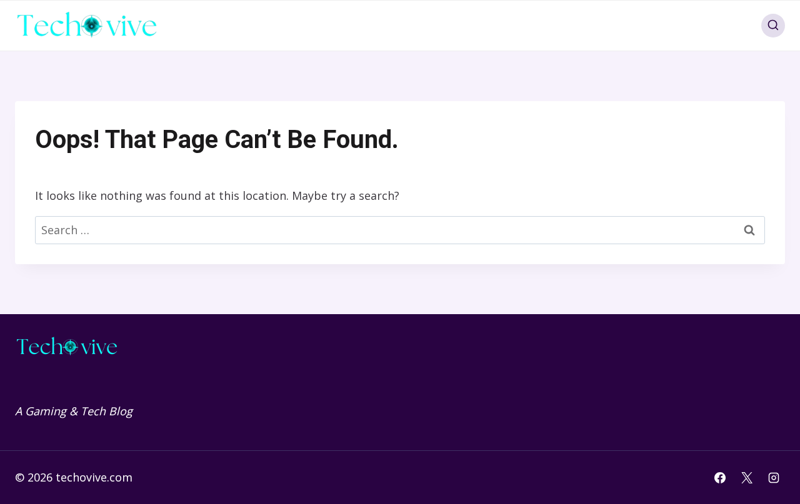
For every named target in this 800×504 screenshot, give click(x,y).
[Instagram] (773, 478)
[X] (747, 478)
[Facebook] (720, 478)
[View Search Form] (773, 25)
